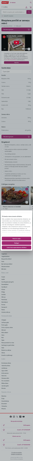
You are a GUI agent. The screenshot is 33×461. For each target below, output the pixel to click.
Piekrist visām (16, 238)
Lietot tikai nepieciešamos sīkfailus (16, 247)
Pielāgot (16, 243)
